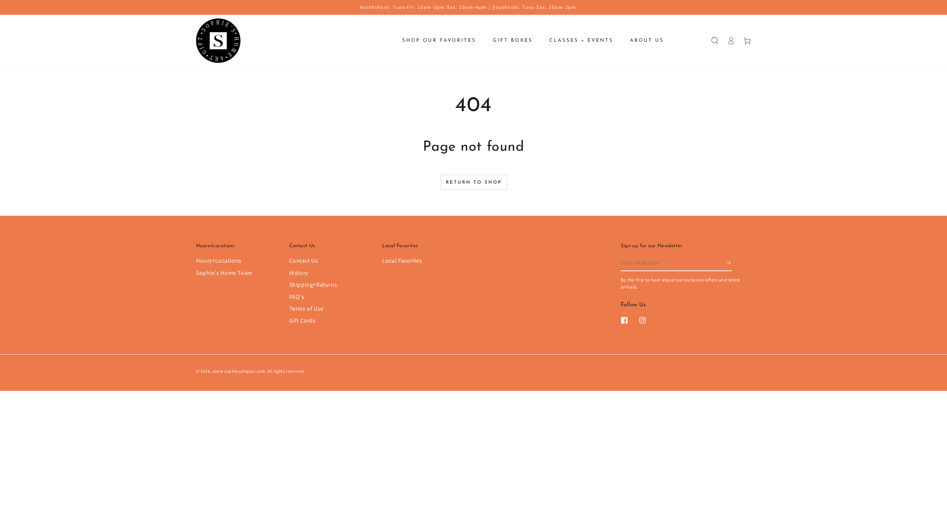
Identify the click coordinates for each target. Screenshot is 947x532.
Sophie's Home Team (224, 273)
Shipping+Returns (313, 285)
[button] (715, 41)
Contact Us (303, 261)
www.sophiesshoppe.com (239, 371)
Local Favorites (402, 261)
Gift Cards (302, 320)
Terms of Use (306, 309)
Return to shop (474, 182)
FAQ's (296, 297)
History (298, 273)
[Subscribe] (729, 263)
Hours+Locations (219, 261)
